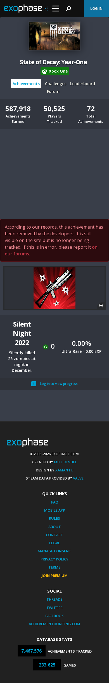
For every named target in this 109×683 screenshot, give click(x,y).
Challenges (55, 83)
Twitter (54, 607)
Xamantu (64, 470)
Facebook (54, 615)
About (54, 526)
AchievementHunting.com (54, 623)
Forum (53, 91)
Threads (54, 599)
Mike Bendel (65, 461)
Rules (54, 518)
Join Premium (55, 575)
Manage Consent (54, 550)
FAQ (54, 502)
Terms (54, 567)
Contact (54, 534)
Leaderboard (82, 83)
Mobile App (54, 510)
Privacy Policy (54, 559)
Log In (96, 8)
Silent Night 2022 (22, 333)
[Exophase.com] (26, 8)
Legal (54, 542)
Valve (78, 478)
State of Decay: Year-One (53, 62)
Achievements (26, 83)
